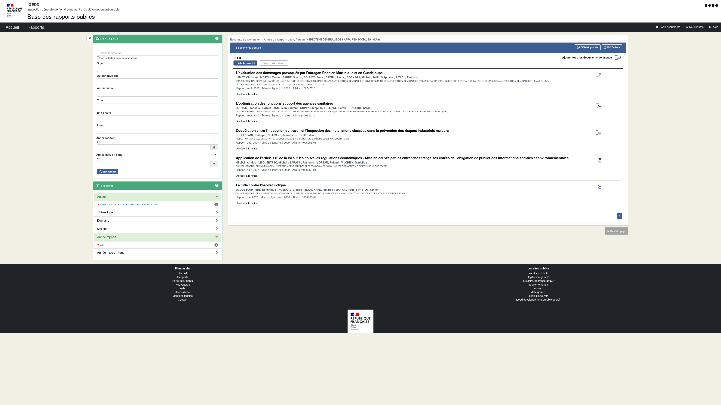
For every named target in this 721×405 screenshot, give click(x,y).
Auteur (101, 197)
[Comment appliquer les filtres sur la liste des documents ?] (217, 185)
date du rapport (245, 63)
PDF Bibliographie (588, 47)
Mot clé (102, 229)
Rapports (182, 277)
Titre (100, 100)
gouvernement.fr (538, 284)
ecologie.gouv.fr (538, 296)
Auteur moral (105, 88)
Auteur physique (107, 75)
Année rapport (106, 237)
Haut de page (617, 231)
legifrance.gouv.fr (538, 277)
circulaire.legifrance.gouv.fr (538, 281)
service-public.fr (538, 273)
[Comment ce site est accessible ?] (706, 5)
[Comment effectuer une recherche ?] (217, 38)
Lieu (100, 125)
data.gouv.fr (538, 292)
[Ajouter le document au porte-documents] (599, 75)
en (98, 141)
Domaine (103, 220)
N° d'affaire (104, 113)
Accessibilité (182, 292)
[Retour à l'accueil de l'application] (360, 321)
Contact (182, 299)
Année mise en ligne (110, 252)
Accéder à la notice (246, 94)
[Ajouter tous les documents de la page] (618, 58)
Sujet (100, 63)
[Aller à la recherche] (713, 5)
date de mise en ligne (274, 63)
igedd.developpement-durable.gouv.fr (538, 299)
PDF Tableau (613, 47)
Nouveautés (183, 284)
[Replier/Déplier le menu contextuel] (89, 38)
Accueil (182, 273)
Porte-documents (182, 281)
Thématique (105, 212)
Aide (182, 288)
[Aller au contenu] (710, 5)
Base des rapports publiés (61, 16)
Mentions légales (183, 296)
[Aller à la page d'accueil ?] (716, 5)
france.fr (538, 288)
